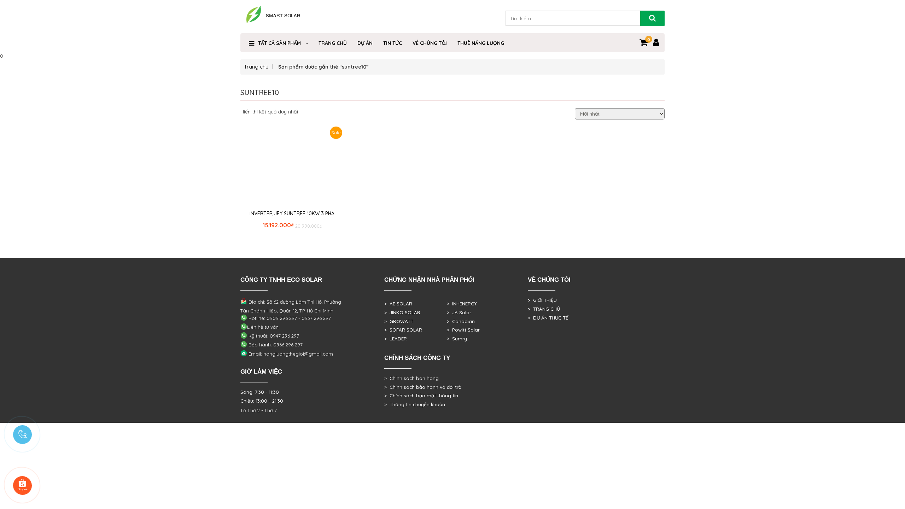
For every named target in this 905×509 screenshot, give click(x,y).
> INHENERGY (462, 303)
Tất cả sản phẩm (279, 43)
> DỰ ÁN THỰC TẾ (548, 318)
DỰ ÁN (365, 43)
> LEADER (395, 338)
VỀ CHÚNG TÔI (430, 43)
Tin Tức (392, 43)
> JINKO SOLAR (402, 312)
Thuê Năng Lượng (480, 43)
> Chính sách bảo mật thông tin (421, 395)
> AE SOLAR (398, 303)
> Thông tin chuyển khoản (414, 404)
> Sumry (457, 338)
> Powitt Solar (463, 330)
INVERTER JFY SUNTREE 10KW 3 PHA (292, 213)
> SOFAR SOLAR (403, 330)
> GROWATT (398, 321)
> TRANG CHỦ (544, 309)
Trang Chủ (333, 43)
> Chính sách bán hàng (411, 378)
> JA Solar (459, 312)
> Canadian (461, 321)
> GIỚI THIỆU (542, 300)
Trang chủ (256, 66)
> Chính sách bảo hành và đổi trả (422, 387)
